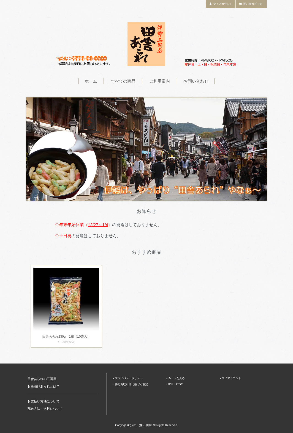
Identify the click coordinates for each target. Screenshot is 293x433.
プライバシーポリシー (128, 378)
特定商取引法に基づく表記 (131, 384)
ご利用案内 (159, 81)
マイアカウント (222, 4)
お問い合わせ (196, 81)
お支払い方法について (43, 401)
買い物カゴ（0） (253, 4)
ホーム (91, 81)
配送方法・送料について (45, 409)
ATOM (179, 384)
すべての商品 (123, 81)
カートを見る (176, 378)
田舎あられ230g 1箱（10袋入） (66, 336)
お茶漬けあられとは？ (43, 386)
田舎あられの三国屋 (41, 379)
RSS (170, 384)
